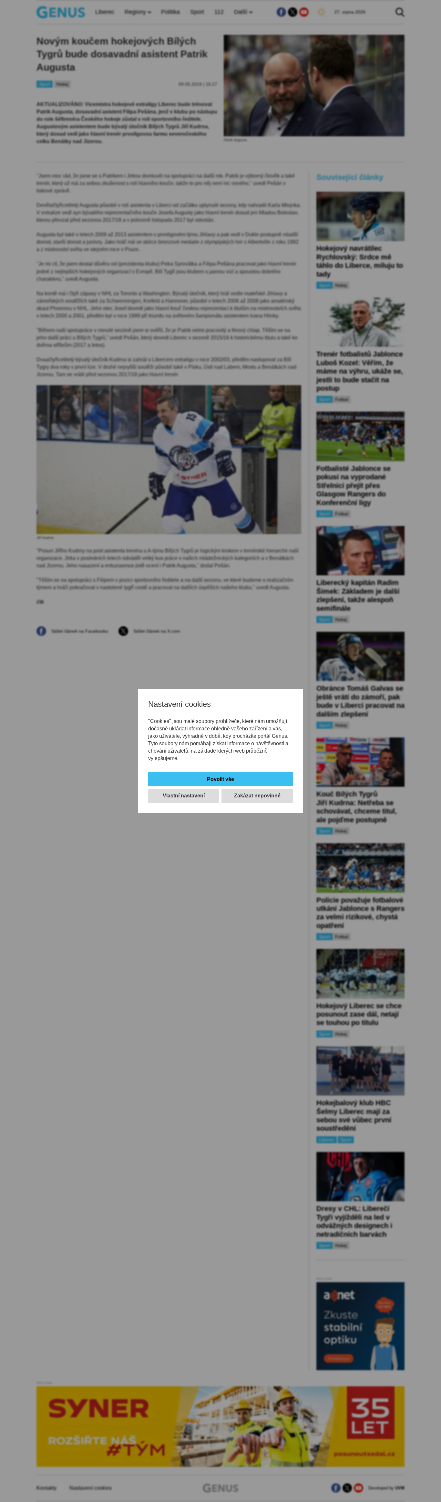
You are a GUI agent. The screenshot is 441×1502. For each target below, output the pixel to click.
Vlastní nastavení (184, 795)
